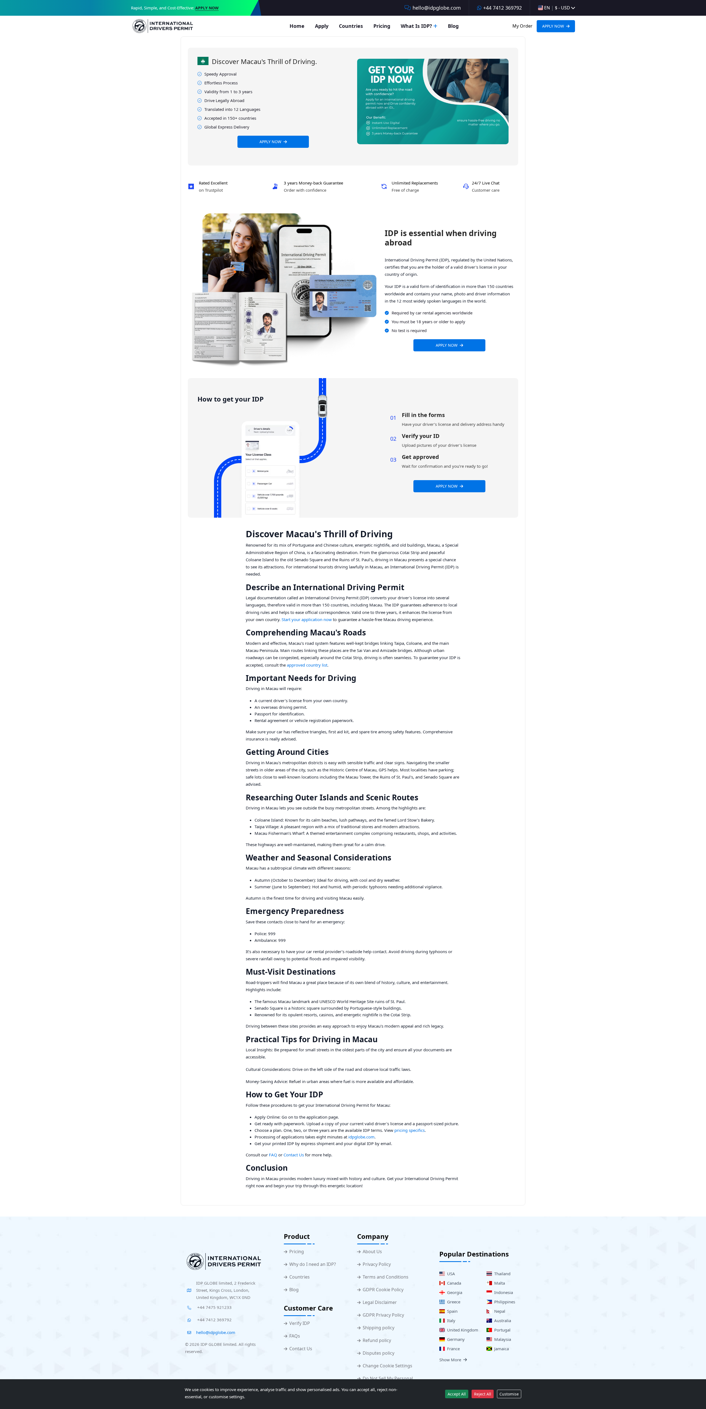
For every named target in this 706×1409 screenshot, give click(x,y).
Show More (450, 1359)
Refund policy (377, 1340)
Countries (351, 26)
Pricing (381, 26)
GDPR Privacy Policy (383, 1315)
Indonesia (502, 1292)
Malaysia (501, 1339)
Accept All (457, 1394)
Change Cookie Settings (387, 1366)
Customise (509, 1394)
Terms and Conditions (385, 1277)
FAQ (273, 1154)
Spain (451, 1311)
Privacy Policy (377, 1264)
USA (450, 1273)
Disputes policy (378, 1353)
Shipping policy (378, 1328)
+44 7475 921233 (214, 1307)
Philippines (503, 1301)
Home (297, 26)
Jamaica (500, 1348)
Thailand (501, 1273)
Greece (452, 1301)
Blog (453, 26)
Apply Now (207, 8)
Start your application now (307, 619)
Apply (321, 26)
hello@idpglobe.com (437, 7)
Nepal (498, 1311)
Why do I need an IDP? (312, 1264)
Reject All (482, 1394)
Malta (498, 1283)
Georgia (453, 1292)
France (452, 1348)
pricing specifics (409, 1130)
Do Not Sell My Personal (388, 1378)
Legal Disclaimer (380, 1302)
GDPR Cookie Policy (383, 1290)
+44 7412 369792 (502, 7)
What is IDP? (416, 26)
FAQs (294, 1336)
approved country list (307, 665)
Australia (501, 1320)
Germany (455, 1339)
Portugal (501, 1330)
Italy (450, 1320)
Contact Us (294, 1154)
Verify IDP (299, 1323)
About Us (372, 1252)
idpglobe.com (361, 1137)
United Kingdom (461, 1330)
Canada (453, 1283)
